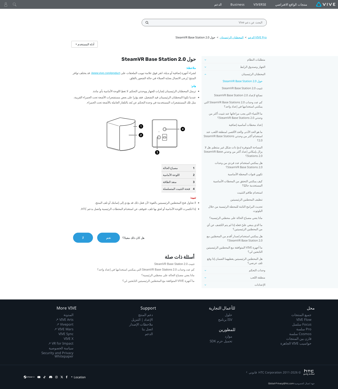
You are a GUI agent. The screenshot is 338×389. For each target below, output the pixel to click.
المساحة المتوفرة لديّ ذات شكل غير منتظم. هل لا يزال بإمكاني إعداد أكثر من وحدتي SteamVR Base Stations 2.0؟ (233, 151)
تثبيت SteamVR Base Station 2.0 (242, 88)
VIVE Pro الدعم (257, 37)
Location (80, 377)
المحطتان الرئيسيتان (231, 37)
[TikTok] (44, 377)
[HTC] (309, 372)
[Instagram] (56, 377)
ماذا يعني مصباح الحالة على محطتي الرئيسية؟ (235, 218)
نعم (108, 237)
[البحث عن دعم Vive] (148, 22)
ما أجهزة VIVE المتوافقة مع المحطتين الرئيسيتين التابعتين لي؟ (234, 250)
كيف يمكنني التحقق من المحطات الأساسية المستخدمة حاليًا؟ (237, 183)
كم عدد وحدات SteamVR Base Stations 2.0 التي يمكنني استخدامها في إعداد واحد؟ (233, 104)
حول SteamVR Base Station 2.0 (242, 81)
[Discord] (50, 377)
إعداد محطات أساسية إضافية (245, 125)
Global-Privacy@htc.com (281, 383)
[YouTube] (38, 377)
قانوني (253, 372)
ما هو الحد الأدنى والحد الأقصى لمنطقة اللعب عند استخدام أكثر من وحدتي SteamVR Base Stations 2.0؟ (233, 136)
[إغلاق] (14, 4)
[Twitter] (62, 377)
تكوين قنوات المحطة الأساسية (245, 174)
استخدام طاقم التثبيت (249, 192)
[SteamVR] (29, 377)
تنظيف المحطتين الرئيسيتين (246, 199)
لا (83, 237)
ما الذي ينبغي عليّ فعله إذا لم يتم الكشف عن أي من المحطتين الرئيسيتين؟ (234, 227)
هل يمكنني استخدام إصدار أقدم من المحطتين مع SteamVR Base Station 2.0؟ (234, 238)
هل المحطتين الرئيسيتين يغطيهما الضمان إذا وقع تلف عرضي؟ (234, 261)
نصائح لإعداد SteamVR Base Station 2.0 (238, 95)
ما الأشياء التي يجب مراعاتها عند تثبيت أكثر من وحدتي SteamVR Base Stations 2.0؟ (235, 116)
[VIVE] (325, 4)
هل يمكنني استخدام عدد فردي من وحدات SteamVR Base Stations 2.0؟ (238, 165)
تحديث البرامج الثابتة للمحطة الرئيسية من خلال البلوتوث (235, 209)
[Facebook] (66, 377)
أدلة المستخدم (85, 44)
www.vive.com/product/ (105, 73)
